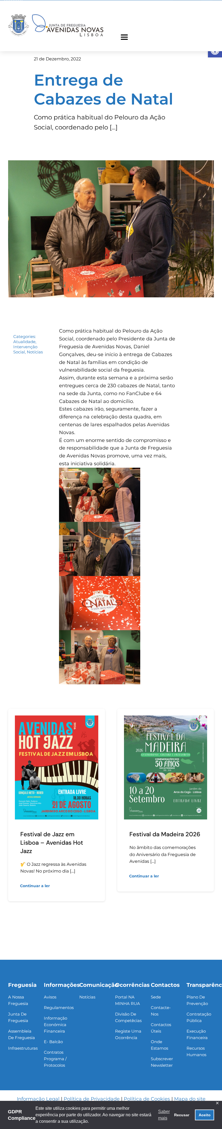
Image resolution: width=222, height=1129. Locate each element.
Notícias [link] (35, 351)
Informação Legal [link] (38, 1099)
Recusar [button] (181, 1115)
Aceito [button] (205, 1115)
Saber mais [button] (164, 1114)
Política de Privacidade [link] (92, 1099)
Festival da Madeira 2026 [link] (164, 834)
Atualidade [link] (24, 341)
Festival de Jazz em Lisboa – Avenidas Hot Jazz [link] (51, 842)
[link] (55, 15)
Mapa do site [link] (189, 1099)
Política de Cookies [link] (147, 1099)
